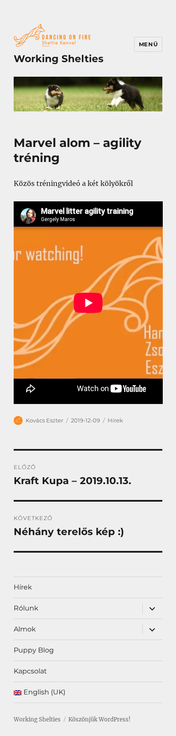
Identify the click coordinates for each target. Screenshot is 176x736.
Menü (148, 44)
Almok (25, 629)
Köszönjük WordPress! (99, 719)
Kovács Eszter (44, 420)
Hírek (115, 420)
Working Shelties (58, 59)
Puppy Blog (34, 650)
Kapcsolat (30, 671)
